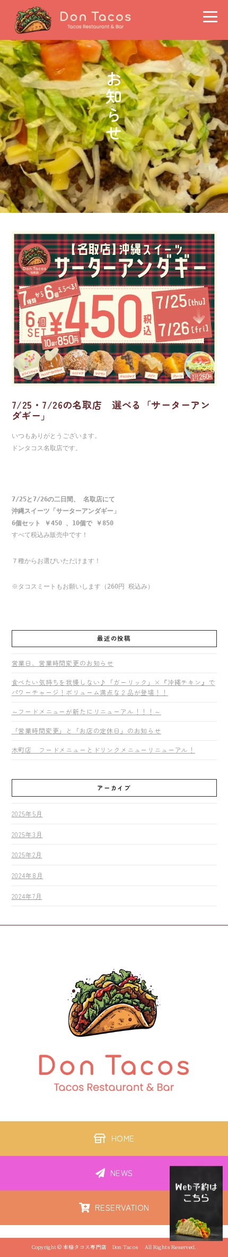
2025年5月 (27, 813)
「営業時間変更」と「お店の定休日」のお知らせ (86, 730)
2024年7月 (27, 895)
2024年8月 (27, 875)
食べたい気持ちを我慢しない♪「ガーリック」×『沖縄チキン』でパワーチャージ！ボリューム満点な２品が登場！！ (113, 687)
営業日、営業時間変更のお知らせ (63, 662)
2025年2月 (27, 854)
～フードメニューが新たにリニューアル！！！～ (86, 711)
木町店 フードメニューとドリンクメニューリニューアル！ (104, 749)
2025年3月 (27, 834)
